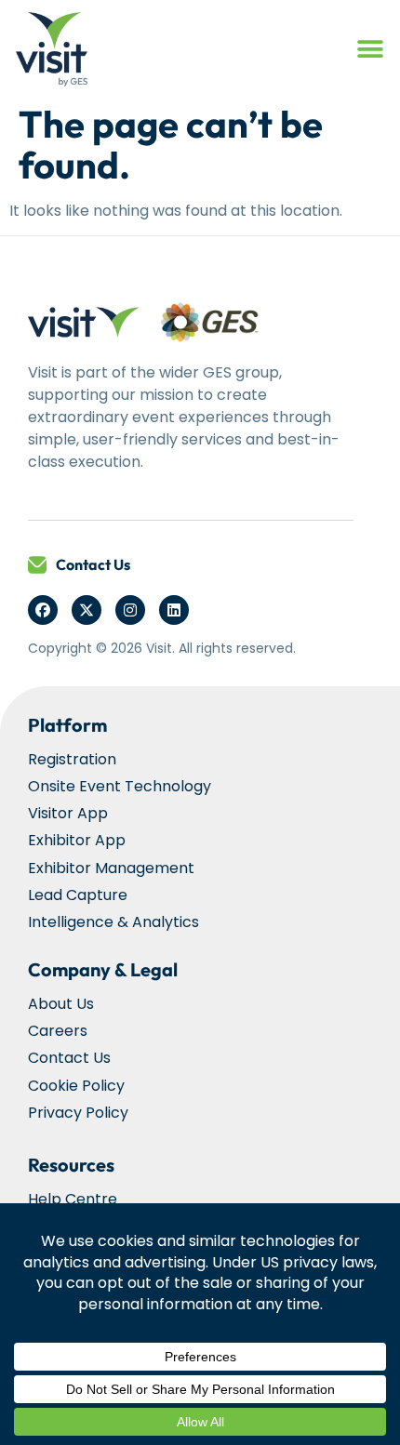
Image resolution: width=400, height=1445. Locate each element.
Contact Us (93, 564)
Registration (72, 759)
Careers (57, 1030)
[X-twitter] (86, 610)
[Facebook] (43, 610)
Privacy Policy (78, 1112)
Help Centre (72, 1199)
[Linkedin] (174, 610)
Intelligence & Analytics (113, 922)
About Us (61, 1003)
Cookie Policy (76, 1085)
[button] (370, 50)
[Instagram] (130, 610)
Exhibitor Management (111, 868)
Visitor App (68, 813)
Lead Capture (77, 895)
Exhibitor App (77, 840)
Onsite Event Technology (119, 786)
